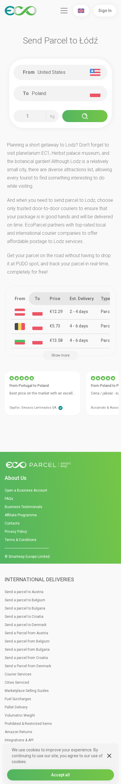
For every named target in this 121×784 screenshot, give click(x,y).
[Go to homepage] (60, 465)
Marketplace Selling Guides (27, 691)
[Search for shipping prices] (84, 116)
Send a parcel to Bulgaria (25, 608)
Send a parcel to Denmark (25, 625)
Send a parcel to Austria (24, 592)
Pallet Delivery (16, 707)
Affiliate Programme (21, 515)
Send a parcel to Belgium (25, 600)
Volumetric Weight (20, 715)
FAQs (9, 499)
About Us (15, 478)
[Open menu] (64, 10)
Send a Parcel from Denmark (28, 666)
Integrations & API (19, 740)
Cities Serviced (17, 682)
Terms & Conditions (20, 540)
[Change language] (81, 10)
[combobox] (62, 72)
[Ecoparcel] (21, 11)
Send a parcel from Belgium (27, 641)
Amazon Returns (18, 732)
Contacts (12, 523)
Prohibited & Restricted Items (28, 724)
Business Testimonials (23, 507)
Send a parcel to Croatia (24, 617)
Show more (60, 355)
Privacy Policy (16, 532)
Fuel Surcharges (18, 699)
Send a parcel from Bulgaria (27, 649)
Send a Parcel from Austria (26, 633)
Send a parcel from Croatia (26, 658)
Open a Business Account (26, 490)
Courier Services (18, 674)
